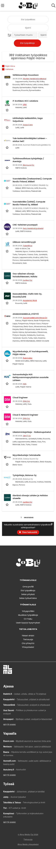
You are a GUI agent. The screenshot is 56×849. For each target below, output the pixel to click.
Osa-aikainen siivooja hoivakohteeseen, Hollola (25, 275)
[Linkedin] (28, 572)
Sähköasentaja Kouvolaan (26, 75)
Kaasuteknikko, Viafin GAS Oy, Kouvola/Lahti (27, 295)
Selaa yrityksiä (28, 594)
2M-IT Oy (27, 436)
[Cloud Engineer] (7, 399)
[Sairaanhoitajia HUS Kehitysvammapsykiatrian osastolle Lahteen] (7, 376)
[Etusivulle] (28, 5)
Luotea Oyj (27, 280)
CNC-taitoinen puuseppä (25, 224)
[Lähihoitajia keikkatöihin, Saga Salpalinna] (7, 120)
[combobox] (28, 19)
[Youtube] (36, 572)
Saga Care (28, 125)
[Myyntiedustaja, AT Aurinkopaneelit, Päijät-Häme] (7, 353)
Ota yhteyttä (28, 643)
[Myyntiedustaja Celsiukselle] (7, 457)
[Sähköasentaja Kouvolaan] (7, 77)
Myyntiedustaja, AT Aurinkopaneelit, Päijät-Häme (30, 353)
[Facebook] (19, 572)
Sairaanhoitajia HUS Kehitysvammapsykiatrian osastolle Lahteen (31, 377)
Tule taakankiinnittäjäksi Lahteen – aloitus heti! (30, 140)
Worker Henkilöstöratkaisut (34, 78)
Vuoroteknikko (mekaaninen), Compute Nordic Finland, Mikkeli (32, 180)
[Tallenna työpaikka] (7, 84)
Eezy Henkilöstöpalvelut (33, 228)
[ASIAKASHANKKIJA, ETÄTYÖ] (7, 316)
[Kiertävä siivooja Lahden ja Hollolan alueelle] (7, 497)
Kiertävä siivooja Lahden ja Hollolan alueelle (30, 497)
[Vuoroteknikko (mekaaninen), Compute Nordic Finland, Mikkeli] (7, 180)
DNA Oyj (26, 401)
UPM (25, 104)
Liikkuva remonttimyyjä (24, 242)
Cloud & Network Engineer (25, 414)
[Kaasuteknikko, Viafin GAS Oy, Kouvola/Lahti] (7, 296)
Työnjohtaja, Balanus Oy (25, 475)
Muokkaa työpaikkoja (28, 615)
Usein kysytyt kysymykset (28, 622)
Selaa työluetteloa (28, 598)
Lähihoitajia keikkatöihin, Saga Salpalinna (28, 120)
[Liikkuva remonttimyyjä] (7, 244)
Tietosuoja (28, 639)
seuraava (28, 517)
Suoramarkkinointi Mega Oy (35, 318)
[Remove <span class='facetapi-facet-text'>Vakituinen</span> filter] (3, 69)
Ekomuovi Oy (28, 165)
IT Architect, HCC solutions (25, 101)
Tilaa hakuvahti (29, 532)
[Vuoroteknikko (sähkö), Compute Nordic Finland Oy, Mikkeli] (7, 203)
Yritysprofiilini (28, 611)
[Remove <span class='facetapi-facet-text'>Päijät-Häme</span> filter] (3, 66)
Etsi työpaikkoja (28, 590)
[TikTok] (33, 572)
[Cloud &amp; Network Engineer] (7, 416)
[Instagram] (24, 572)
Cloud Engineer (20, 397)
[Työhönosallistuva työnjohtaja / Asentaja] (7, 160)
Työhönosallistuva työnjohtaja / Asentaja (28, 160)
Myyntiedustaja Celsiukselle (27, 455)
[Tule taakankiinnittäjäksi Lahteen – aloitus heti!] (7, 140)
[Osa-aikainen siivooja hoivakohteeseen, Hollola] (7, 275)
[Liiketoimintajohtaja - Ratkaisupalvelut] (7, 434)
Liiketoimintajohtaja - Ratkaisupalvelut (32, 432)
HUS (24, 384)
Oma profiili (28, 586)
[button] (10, 35)
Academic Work (30, 300)
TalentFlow (27, 246)
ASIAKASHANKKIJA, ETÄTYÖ (26, 314)
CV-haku (28, 619)
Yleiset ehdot (28, 635)
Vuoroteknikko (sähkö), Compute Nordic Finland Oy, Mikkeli (29, 203)
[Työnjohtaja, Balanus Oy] (7, 477)
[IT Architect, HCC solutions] (7, 103)
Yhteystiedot (28, 647)
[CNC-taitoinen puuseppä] (7, 226)
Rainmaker (27, 358)
